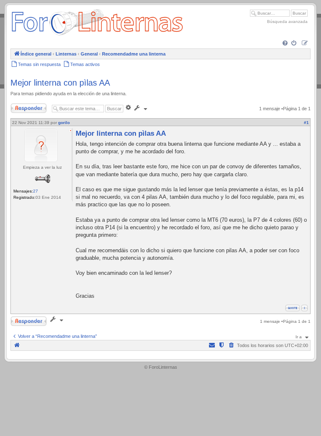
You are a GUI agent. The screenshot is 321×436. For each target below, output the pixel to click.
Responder (21, 106)
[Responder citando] (292, 308)
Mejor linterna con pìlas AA (60, 82)
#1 (306, 122)
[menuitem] (285, 43)
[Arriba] (304, 308)
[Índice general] (97, 35)
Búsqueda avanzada (287, 21)
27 (35, 191)
